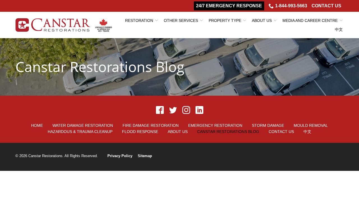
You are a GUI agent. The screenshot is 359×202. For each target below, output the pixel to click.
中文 (339, 29)
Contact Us (326, 5)
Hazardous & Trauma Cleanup (80, 131)
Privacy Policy (119, 156)
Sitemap (145, 156)
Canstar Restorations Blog (99, 67)
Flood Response (140, 131)
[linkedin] (199, 110)
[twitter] (173, 110)
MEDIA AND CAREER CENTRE (310, 20)
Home (37, 125)
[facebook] (160, 110)
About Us (262, 20)
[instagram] (186, 110)
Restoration (139, 20)
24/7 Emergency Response (229, 5)
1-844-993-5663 (291, 5)
